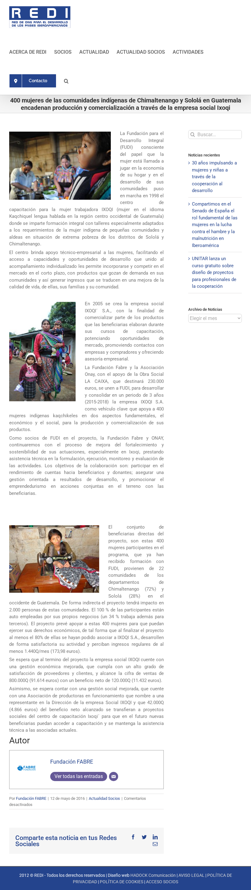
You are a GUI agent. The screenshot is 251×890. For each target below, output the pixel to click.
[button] (66, 80)
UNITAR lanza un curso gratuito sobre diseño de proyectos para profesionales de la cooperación (214, 272)
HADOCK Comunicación (153, 875)
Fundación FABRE (71, 761)
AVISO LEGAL (191, 875)
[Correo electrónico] (113, 776)
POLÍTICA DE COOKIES (121, 881)
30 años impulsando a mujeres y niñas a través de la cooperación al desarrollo (214, 176)
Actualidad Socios (104, 798)
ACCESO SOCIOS (162, 881)
